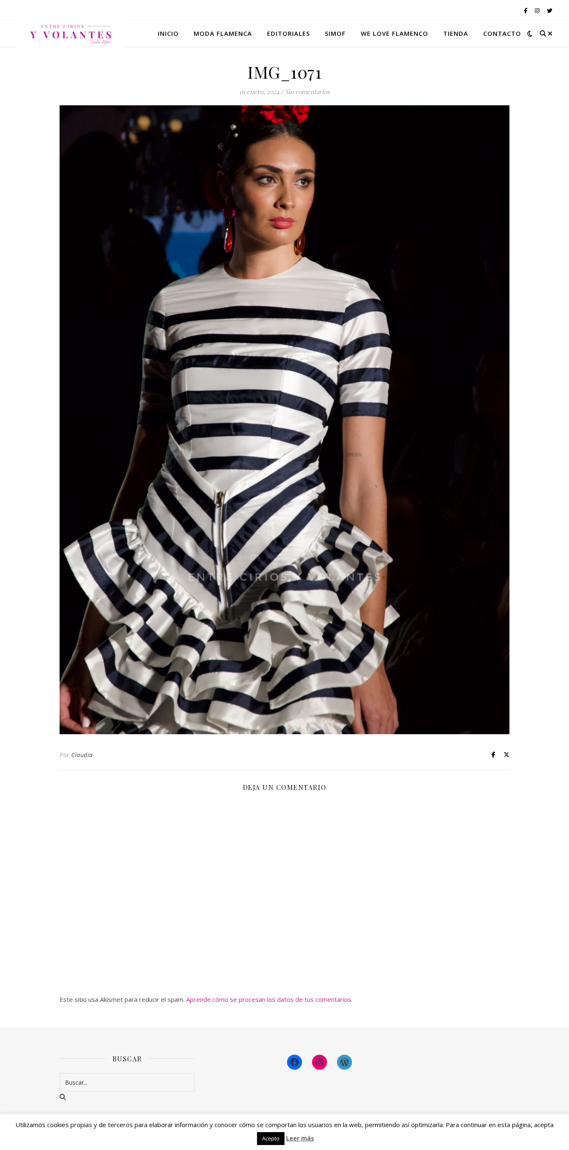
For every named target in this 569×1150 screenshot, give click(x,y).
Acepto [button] (271, 1138)
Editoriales (288, 33)
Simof (335, 33)
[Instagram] (319, 1062)
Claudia (82, 755)
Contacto (502, 33)
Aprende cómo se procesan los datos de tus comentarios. (269, 999)
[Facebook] (294, 1062)
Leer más (300, 1138)
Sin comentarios (307, 91)
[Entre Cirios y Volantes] (71, 33)
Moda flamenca (223, 33)
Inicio (168, 33)
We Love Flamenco (394, 33)
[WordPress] (344, 1062)
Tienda (455, 33)
